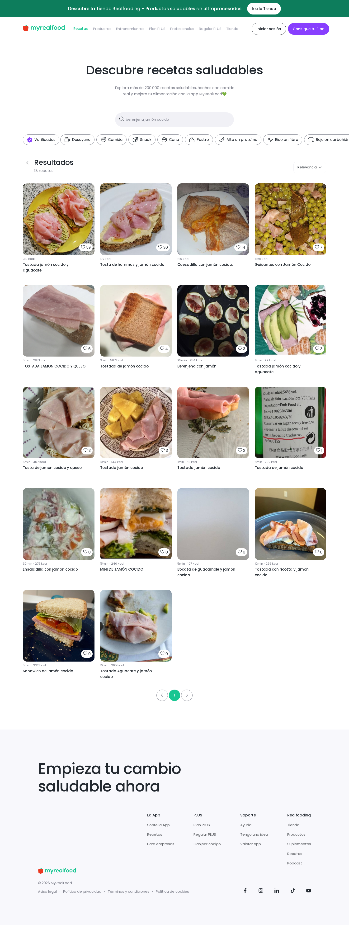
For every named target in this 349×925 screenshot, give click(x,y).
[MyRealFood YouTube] (308, 891)
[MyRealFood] (44, 28)
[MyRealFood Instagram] (261, 891)
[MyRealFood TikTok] (292, 891)
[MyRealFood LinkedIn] (276, 891)
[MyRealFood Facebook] (245, 891)
